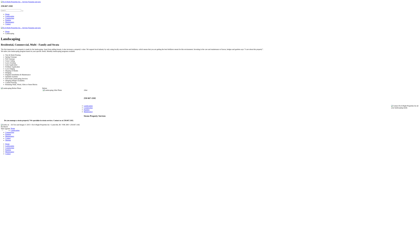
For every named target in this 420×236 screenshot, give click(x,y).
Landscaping (9, 16)
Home (7, 14)
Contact (8, 24)
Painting (8, 20)
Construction (9, 18)
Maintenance (9, 22)
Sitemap (8, 140)
